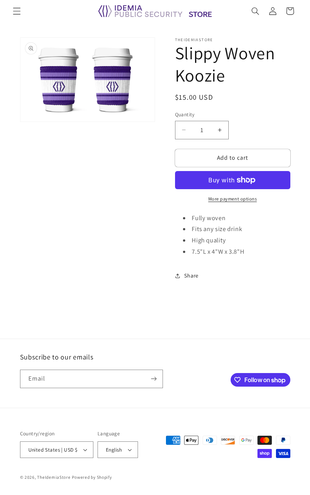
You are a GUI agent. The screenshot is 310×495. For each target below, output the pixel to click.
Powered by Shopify (92, 477)
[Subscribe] (153, 379)
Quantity (185, 114)
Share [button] (191, 275)
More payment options (232, 199)
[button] (16, 11)
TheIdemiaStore (53, 477)
